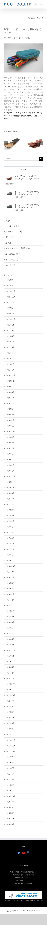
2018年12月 (10, 476)
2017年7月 (10, 521)
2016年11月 (10, 560)
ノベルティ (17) (12, 226)
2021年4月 (10, 358)
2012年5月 (10, 712)
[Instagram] (28, 852)
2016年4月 (10, 577)
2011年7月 (10, 768)
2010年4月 (10, 819)
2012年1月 (10, 734)
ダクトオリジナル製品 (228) (17, 248)
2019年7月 (10, 448)
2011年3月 (10, 790)
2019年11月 (10, 426)
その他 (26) (10, 265)
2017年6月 (10, 527)
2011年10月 (10, 751)
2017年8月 (10, 515)
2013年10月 (10, 656)
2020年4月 (10, 403)
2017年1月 (10, 555)
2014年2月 (10, 645)
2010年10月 (10, 796)
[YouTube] (23, 852)
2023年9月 (10, 280)
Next (39, 18)
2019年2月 (10, 465)
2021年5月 (10, 353)
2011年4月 (10, 785)
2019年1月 (10, 471)
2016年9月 (10, 572)
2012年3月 (10, 723)
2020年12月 (10, 375)
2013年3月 (10, 667)
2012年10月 (10, 695)
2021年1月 (10, 370)
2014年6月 (10, 622)
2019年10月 (10, 431)
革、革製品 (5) (11, 259)
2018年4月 (10, 504)
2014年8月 (10, 617)
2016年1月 (10, 594)
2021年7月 (10, 341)
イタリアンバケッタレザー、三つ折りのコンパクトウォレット (27, 178)
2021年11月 (10, 319)
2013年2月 (10, 673)
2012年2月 (10, 729)
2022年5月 (10, 313)
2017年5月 (10, 532)
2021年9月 (10, 330)
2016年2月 (10, 588)
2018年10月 (10, 487)
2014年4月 (10, 633)
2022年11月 (10, 297)
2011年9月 (10, 757)
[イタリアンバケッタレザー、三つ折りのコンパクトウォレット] (9, 176)
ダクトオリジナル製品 (22, 38)
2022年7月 (10, 302)
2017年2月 (10, 549)
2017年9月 (10, 510)
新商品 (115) (10, 243)
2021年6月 (10, 347)
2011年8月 (10, 762)
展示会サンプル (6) (13, 231)
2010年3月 (10, 824)
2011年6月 (10, 774)
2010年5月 (10, 813)
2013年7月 (10, 661)
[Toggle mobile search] (36, 4)
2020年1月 (10, 420)
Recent (23, 170)
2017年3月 (10, 543)
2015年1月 (10, 605)
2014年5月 (10, 628)
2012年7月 (10, 701)
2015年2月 (10, 600)
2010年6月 (10, 807)
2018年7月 (10, 499)
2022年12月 (10, 291)
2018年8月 (10, 493)
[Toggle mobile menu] (41, 4)
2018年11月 (10, 482)
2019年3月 (10, 459)
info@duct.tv (26, 883)
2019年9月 (10, 437)
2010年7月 (10, 802)
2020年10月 (10, 381)
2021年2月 (10, 364)
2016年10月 (10, 566)
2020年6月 (10, 392)
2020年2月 (10, 414)
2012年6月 (10, 706)
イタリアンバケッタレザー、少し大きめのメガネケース (27, 192)
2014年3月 (10, 639)
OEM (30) (9, 237)
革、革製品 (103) (12, 254)
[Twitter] (19, 852)
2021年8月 (10, 336)
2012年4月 (10, 718)
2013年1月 (10, 678)
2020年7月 (10, 386)
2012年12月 (10, 684)
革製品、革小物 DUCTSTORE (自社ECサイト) (23, 900)
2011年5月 (10, 779)
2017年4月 (10, 538)
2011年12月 (10, 740)
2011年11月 (10, 746)
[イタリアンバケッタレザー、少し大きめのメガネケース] (9, 192)
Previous (31, 18)
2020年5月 (10, 398)
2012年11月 (10, 689)
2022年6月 (10, 308)
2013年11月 (10, 650)
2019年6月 (10, 454)
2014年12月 (10, 611)
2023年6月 (10, 285)
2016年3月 (10, 583)
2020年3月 (10, 409)
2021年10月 (10, 325)
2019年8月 (10, 442)
